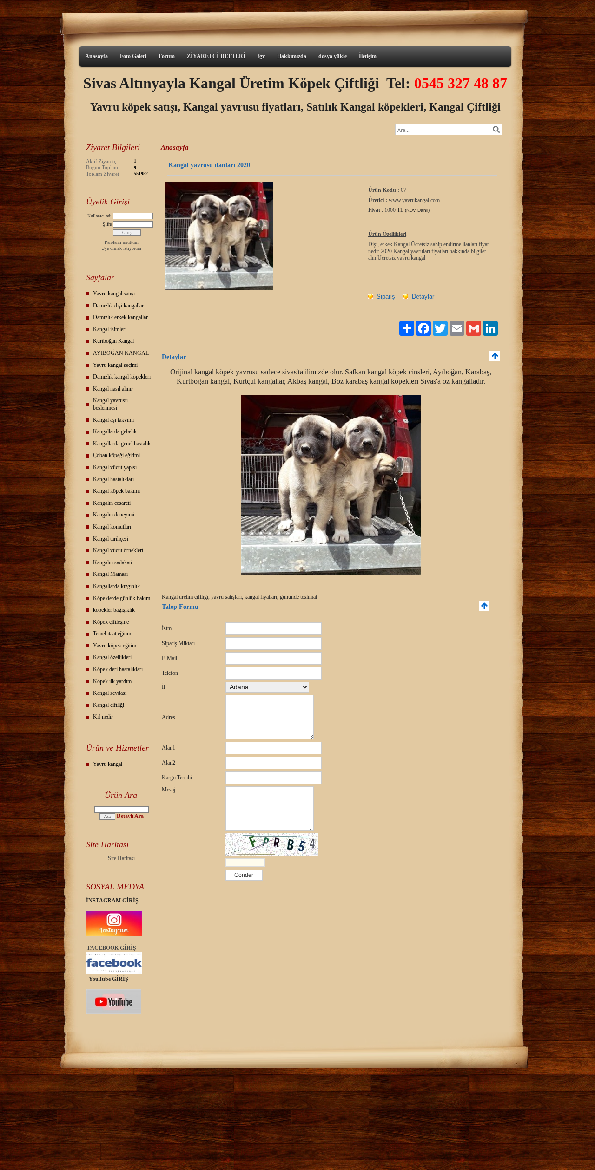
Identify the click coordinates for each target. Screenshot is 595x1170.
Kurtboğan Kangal (113, 341)
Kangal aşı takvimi (113, 420)
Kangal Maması (110, 574)
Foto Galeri (133, 56)
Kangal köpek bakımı (116, 491)
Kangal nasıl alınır (113, 389)
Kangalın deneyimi (113, 514)
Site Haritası (121, 858)
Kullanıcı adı (99, 215)
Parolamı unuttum (122, 242)
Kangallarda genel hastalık (122, 443)
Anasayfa (96, 56)
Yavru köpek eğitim (114, 645)
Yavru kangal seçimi (115, 365)
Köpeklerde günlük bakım (121, 598)
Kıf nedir (103, 716)
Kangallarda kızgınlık (116, 586)
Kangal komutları (112, 526)
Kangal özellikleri (112, 657)
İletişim (368, 56)
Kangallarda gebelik (115, 431)
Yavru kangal (107, 764)
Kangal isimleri (109, 329)
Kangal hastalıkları (113, 479)
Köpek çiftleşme (111, 622)
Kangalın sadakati (112, 562)
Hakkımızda (291, 56)
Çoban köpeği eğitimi (116, 455)
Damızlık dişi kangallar (118, 305)
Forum (167, 56)
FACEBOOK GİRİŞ (111, 948)
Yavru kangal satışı (114, 293)
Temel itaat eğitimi (112, 633)
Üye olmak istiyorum (121, 248)
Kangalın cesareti (112, 503)
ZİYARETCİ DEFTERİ (216, 56)
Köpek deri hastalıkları (118, 669)
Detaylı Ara (130, 816)
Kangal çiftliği (108, 705)
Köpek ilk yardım (112, 681)
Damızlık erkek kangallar (120, 317)
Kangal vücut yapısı (115, 467)
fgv (261, 56)
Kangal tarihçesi (110, 539)
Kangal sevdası (109, 693)
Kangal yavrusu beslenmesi (110, 404)
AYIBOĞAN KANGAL (121, 353)
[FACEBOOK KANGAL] (114, 972)
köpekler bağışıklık (114, 610)
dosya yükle (332, 56)
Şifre (107, 224)
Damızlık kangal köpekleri (122, 376)
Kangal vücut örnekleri (118, 550)
